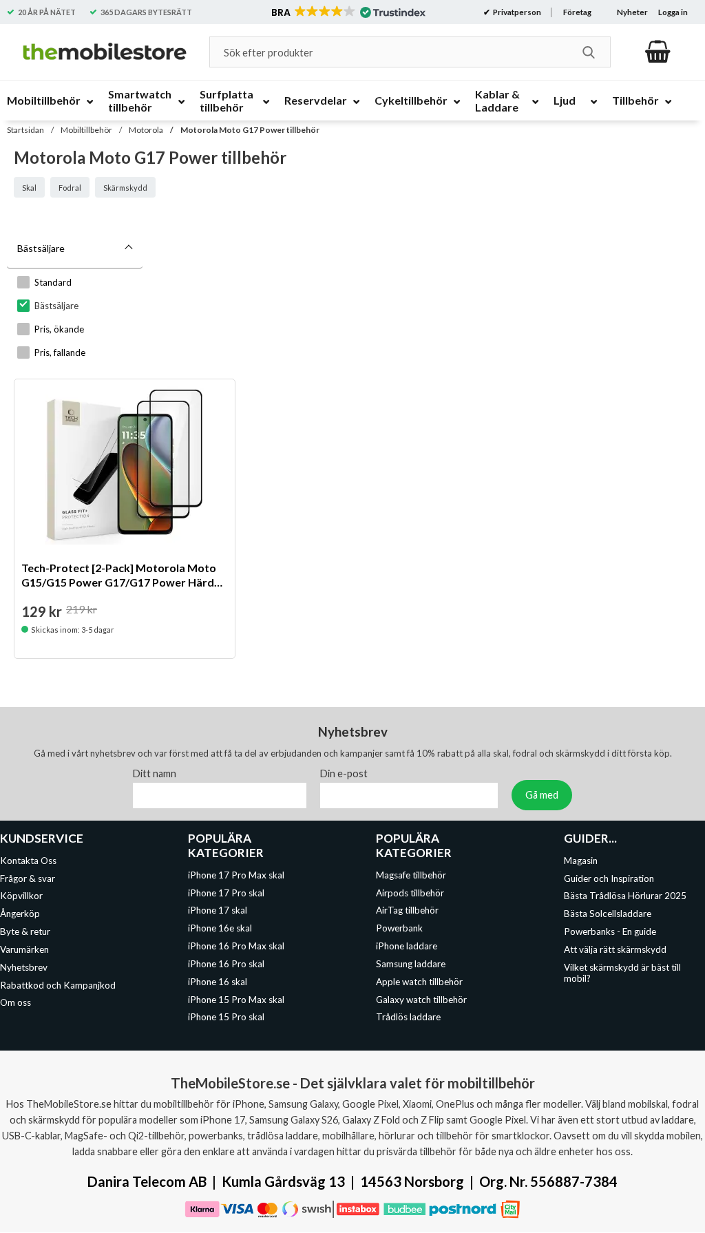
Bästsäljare (41, 248)
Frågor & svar (27, 878)
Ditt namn (154, 773)
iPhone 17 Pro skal (226, 892)
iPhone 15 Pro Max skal (236, 999)
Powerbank (399, 928)
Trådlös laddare (408, 1017)
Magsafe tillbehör (411, 875)
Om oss (15, 1003)
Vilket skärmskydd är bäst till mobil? (622, 973)
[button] (347, 12)
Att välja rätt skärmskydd (615, 949)
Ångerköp (20, 913)
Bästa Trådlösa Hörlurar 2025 (625, 896)
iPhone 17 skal (217, 910)
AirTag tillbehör (407, 910)
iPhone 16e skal (220, 928)
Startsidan (25, 130)
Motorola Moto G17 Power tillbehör (249, 130)
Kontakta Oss (28, 860)
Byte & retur (25, 931)
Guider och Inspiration (609, 878)
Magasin (581, 860)
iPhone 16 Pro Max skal (236, 945)
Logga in (673, 12)
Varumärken (24, 949)
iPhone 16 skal (217, 981)
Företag (577, 12)
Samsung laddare (410, 963)
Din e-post (344, 773)
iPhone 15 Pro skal (226, 1017)
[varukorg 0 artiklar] (658, 51)
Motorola (146, 130)
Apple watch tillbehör (419, 981)
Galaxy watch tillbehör (421, 999)
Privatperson (516, 12)
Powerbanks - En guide (610, 931)
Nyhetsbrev (24, 967)
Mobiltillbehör (86, 130)
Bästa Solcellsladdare (607, 913)
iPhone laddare (406, 945)
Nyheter (632, 12)
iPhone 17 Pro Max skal (236, 875)
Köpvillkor (21, 896)
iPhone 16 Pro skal (226, 963)
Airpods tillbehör (410, 892)
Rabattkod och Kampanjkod (58, 985)
